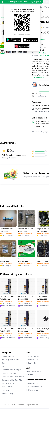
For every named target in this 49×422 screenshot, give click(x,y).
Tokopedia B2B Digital (9, 373)
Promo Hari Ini (7, 387)
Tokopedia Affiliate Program (12, 370)
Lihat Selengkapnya (38, 77)
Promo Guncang (7, 394)
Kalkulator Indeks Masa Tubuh (12, 380)
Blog (3, 366)
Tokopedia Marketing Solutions (13, 377)
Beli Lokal (5, 390)
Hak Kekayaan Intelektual (10, 359)
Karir (3, 363)
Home (2, 17)
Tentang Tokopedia (8, 356)
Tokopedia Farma (8, 383)
